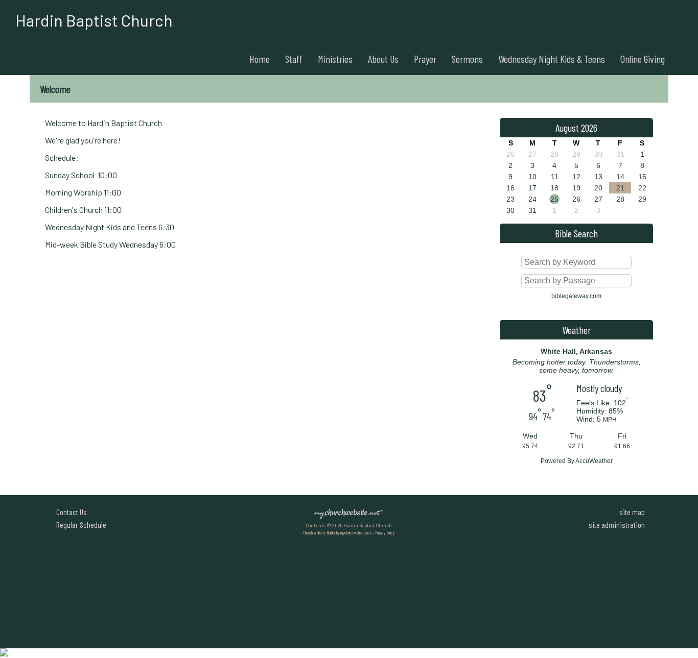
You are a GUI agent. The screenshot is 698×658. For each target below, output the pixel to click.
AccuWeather (594, 461)
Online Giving (642, 59)
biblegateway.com (576, 296)
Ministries (335, 59)
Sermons (467, 59)
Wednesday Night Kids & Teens (551, 59)
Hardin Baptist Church (94, 20)
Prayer (425, 59)
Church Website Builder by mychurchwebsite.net (337, 532)
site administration (617, 524)
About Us (383, 59)
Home (259, 59)
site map (632, 512)
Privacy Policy (384, 532)
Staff (294, 59)
